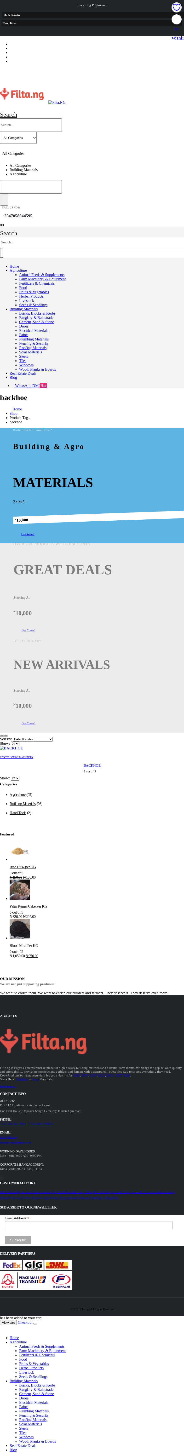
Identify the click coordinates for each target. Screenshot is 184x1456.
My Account (24, 1192)
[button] (8, 114)
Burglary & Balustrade (36, 318)
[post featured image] (11, 748)
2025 (118, 1075)
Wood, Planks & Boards (37, 369)
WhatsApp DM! (30, 386)
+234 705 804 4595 (13, 1124)
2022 (101, 1075)
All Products (8, 1192)
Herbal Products (31, 296)
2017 (84, 1075)
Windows (26, 365)
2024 (110, 1075)
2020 (93, 1075)
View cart (8, 1322)
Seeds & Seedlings (33, 305)
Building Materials (24, 309)
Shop (18, 44)
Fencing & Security (34, 343)
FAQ (115, 1198)
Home (14, 266)
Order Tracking (42, 1192)
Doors (24, 326)
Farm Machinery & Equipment (42, 279)
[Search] (4, 200)
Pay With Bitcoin (63, 1192)
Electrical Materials (33, 330)
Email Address (17, 1218)
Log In (20, 61)
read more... (8, 1086)
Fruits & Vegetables (34, 292)
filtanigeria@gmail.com (15, 1143)
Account (23, 48)
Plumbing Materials (34, 339)
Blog (13, 377)
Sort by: (6, 739)
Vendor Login (41, 1198)
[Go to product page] (97, 851)
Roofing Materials (32, 348)
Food (23, 288)
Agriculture (18, 270)
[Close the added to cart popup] (35, 1323)
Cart (18, 57)
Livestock (26, 301)
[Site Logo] (33, 102)
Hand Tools (18, 813)
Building (22, 1079)
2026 (126, 1075)
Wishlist (22, 53)
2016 (76, 1075)
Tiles (22, 361)
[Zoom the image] (13, 1042)
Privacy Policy (84, 1192)
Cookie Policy (122, 1192)
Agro (35, 1079)
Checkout (25, 1322)
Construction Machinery (16, 757)
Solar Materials (30, 352)
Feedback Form (86, 1198)
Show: (5, 744)
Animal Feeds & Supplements (41, 275)
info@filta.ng (9, 1137)
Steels (23, 356)
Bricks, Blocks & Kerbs (37, 313)
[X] (1, 1178)
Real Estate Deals (23, 373)
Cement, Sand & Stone (36, 322)
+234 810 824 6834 (40, 1124)
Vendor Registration (63, 1198)
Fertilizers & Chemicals (37, 283)
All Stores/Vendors (19, 1198)
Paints (23, 335)
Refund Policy (103, 1192)
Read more (92, 1451)
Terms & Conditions (145, 1192)
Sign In (100, 1198)
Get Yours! (27, 534)
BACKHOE (92, 765)
